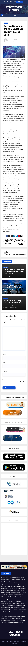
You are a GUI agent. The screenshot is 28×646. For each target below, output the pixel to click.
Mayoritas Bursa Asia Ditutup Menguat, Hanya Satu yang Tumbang (18, 242)
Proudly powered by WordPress (9, 641)
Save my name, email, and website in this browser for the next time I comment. (14, 383)
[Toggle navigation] (15, 15)
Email (4, 362)
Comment (6, 325)
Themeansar (14, 643)
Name (4, 354)
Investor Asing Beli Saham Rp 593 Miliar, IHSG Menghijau (9, 241)
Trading (6, 23)
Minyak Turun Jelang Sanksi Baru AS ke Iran (12, 286)
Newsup (23, 641)
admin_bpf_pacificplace (17, 39)
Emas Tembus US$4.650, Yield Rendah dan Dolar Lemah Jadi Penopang (13, 271)
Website (5, 371)
